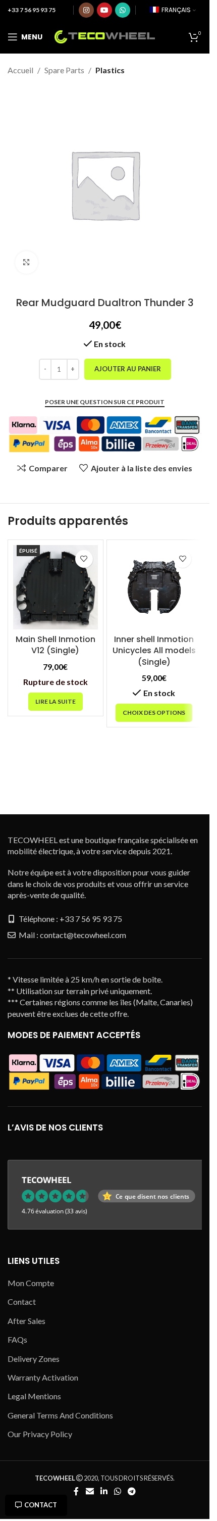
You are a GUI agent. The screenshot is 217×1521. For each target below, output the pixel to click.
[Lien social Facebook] (76, 1491)
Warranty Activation (43, 1377)
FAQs (17, 1339)
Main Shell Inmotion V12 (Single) (55, 644)
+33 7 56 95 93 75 (32, 10)
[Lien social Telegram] (132, 1491)
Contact (40, 1505)
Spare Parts (64, 70)
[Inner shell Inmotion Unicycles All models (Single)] (154, 587)
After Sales (26, 1321)
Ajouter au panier (127, 369)
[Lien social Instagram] (86, 10)
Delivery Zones (34, 1358)
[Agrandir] (26, 262)
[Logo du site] (105, 35)
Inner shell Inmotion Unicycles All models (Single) (154, 650)
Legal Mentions (34, 1396)
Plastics (110, 70)
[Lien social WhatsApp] (122, 10)
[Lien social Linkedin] (104, 1491)
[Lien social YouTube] (104, 10)
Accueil (20, 70)
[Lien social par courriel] (89, 1491)
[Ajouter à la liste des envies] (84, 559)
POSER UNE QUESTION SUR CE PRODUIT (105, 402)
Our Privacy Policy (40, 1434)
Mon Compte (31, 1283)
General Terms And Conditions (60, 1415)
